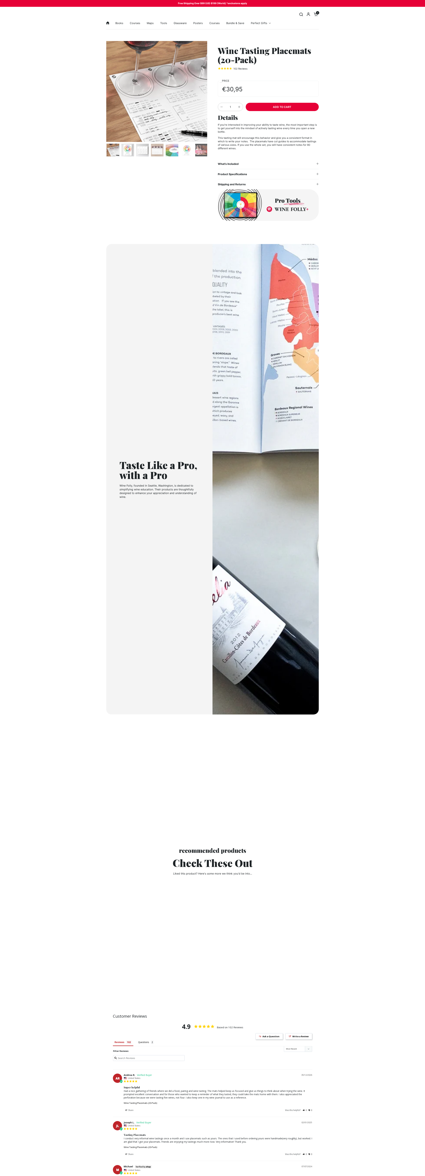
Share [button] (130, 1110)
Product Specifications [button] (232, 174)
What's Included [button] (228, 164)
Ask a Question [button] (270, 1036)
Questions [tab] (143, 1042)
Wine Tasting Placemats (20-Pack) (140, 1102)
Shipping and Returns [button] (232, 184)
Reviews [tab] (119, 1042)
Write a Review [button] (300, 1036)
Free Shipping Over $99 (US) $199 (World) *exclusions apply (212, 3)
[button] (301, 14)
